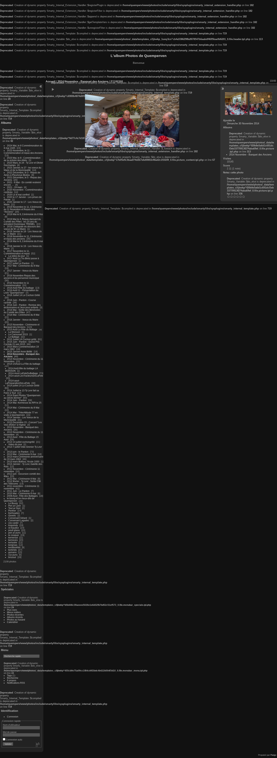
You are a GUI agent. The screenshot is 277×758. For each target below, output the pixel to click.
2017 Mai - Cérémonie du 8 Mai (23, 265)
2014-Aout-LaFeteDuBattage (23, 373)
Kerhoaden (14, 513)
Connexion (12, 716)
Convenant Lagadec (18, 520)
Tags (9, 675)
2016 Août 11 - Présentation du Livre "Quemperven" (21, 291)
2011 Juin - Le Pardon (18, 491)
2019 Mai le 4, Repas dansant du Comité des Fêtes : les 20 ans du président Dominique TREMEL (22, 221)
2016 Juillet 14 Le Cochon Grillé (23, 295)
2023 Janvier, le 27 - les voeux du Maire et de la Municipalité (22, 168)
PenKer (12, 510)
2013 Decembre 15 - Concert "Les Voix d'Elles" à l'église (23, 423)
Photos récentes (15, 614)
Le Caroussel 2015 (18, 334)
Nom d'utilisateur (11, 725)
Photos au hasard (16, 619)
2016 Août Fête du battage (20, 288)
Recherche (12, 678)
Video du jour (15, 444)
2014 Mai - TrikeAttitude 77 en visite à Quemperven (21, 413)
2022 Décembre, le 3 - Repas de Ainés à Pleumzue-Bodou (22, 173)
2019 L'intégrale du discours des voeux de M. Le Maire (22, 227)
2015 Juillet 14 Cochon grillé (21, 339)
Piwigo (273, 755)
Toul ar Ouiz (14, 508)
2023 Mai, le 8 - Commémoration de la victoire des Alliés (22, 159)
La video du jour (16, 256)
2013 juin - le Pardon (17, 451)
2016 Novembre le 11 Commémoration (16, 284)
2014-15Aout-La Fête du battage (23, 364)
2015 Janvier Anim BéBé (19, 351)
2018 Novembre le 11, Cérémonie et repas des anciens (23, 237)
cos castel (13, 523)
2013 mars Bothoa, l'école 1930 (23, 461)
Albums (6, 122)
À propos (11, 680)
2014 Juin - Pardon (17, 400)
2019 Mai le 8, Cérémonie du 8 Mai (25, 214)
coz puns (13, 555)
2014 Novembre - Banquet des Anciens (250, 154)
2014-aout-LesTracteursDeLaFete (25, 375)
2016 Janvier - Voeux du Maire (22, 319)
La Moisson (14, 332)
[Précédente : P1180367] (236, 103)
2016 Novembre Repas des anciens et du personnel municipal (21, 276)
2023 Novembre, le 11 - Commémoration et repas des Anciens (23, 151)
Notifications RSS (16, 683)
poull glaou (14, 530)
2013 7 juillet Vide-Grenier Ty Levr (24, 447)
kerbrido (12, 550)
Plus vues (12, 610)
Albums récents (15, 617)
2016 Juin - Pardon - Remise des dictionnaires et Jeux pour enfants (22, 306)
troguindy (13, 525)
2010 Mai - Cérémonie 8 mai (21, 493)
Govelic (12, 515)
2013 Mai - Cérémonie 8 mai (21, 454)
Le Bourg (13, 503)
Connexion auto (13, 739)
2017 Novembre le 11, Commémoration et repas (17, 252)
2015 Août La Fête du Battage (22, 329)
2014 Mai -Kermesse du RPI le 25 (24, 402)
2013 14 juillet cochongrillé (21, 442)
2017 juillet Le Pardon (18, 263)
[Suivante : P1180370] (260, 103)
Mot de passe (10, 732)
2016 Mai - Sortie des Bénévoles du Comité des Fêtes (22, 311)
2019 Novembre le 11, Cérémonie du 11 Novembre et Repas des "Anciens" (23, 209)
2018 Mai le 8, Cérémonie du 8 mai (25, 241)
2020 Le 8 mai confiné (18, 194)
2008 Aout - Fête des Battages (22, 496)
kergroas (12, 545)
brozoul (12, 557)
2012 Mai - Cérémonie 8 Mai (21, 478)
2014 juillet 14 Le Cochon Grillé (23, 385)
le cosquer (13, 535)
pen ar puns (14, 532)
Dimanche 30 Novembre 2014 (243, 123)
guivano (12, 552)
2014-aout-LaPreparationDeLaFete (17, 381)
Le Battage (13, 337)
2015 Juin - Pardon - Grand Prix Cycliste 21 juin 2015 (21, 343)
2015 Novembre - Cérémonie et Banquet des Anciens (21, 325)
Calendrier (12, 622)
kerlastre (12, 542)
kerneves (13, 540)
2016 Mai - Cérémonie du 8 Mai (23, 315)
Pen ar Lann (14, 505)
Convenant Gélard (17, 518)
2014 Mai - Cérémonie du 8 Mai (23, 407)
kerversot (13, 537)
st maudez (13, 528)
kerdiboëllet (14, 547)
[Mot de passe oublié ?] (37, 744)
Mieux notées (14, 612)
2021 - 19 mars (14, 187)
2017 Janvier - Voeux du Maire (22, 270)
